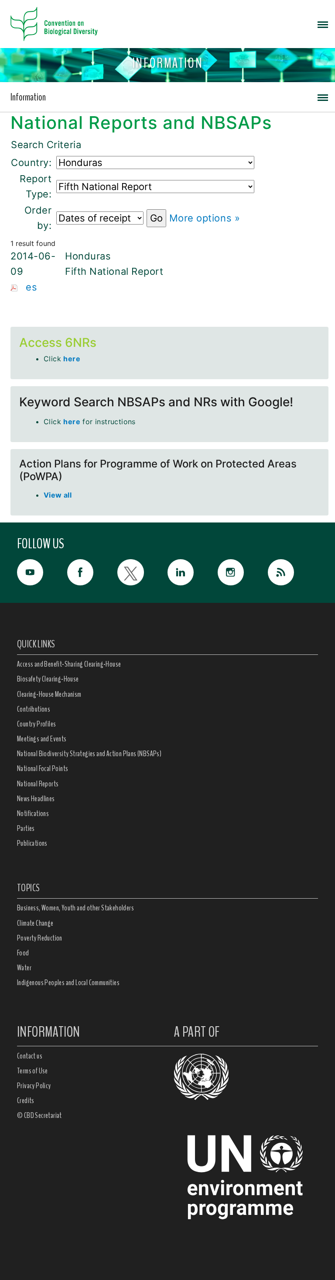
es (31, 287)
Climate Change (35, 923)
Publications (32, 843)
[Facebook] (92, 572)
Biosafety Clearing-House (48, 679)
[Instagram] (243, 572)
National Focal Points (42, 768)
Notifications (33, 813)
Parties (26, 828)
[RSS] (293, 574)
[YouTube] (42, 572)
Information (28, 97)
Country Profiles (36, 724)
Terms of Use (32, 1071)
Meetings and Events (42, 738)
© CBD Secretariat (39, 1115)
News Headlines (36, 798)
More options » (204, 218)
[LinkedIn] (193, 572)
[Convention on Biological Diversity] (54, 24)
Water (24, 967)
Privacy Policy (34, 1085)
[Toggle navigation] (323, 24)
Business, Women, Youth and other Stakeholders (75, 908)
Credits (25, 1100)
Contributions (33, 709)
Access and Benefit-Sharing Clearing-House (69, 664)
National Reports (37, 783)
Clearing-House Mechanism (49, 694)
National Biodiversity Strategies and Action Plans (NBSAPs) (89, 753)
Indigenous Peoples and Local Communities (68, 982)
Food (23, 953)
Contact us (29, 1056)
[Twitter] (142, 572)
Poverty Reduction (39, 938)
